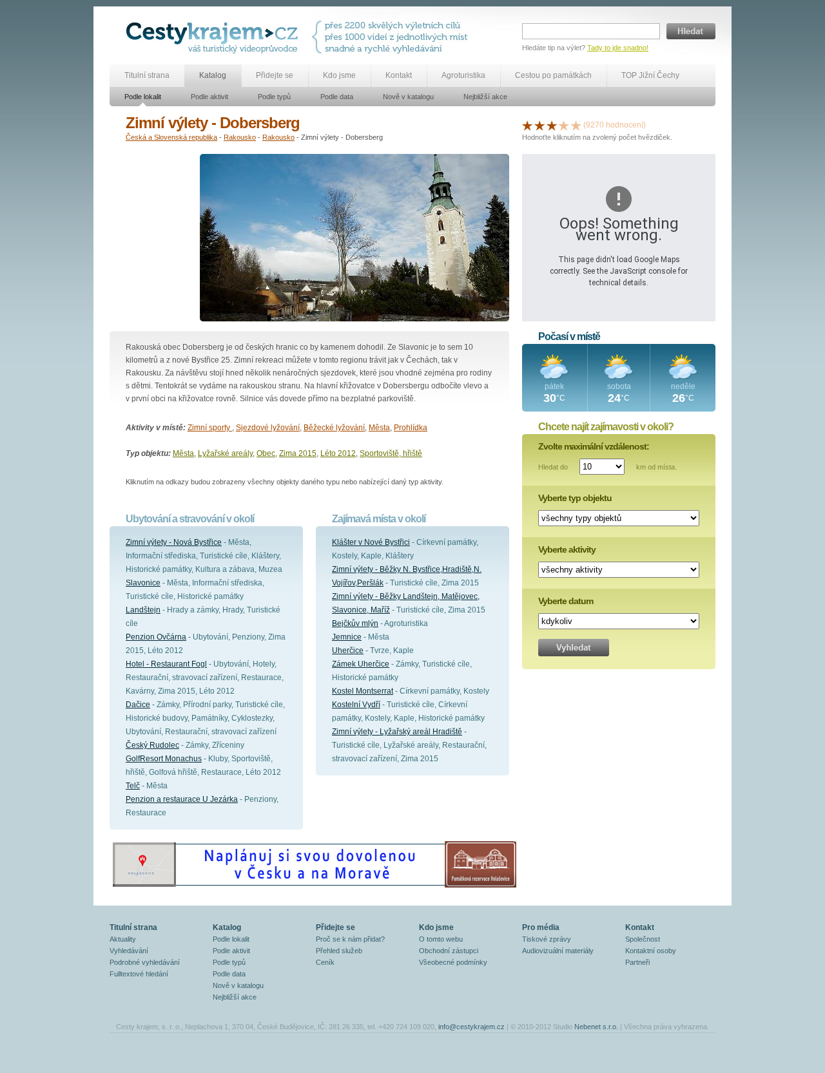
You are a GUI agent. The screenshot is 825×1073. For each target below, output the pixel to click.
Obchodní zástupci (448, 950)
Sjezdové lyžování (268, 427)
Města (379, 427)
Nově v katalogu (408, 96)
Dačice (138, 704)
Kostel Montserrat (362, 691)
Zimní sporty (210, 427)
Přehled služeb (339, 950)
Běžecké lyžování (334, 427)
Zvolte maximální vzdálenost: (593, 446)
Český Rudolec (152, 745)
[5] (576, 124)
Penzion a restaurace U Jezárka (182, 799)
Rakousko (240, 137)
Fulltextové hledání (139, 974)
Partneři (637, 962)
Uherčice (348, 650)
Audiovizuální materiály (558, 950)
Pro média (540, 927)
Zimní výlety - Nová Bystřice (174, 542)
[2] (539, 124)
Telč (133, 785)
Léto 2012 (338, 453)
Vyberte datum (565, 601)
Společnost (642, 939)
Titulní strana (147, 75)
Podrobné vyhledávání (145, 962)
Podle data (336, 96)
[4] (564, 124)
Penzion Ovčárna (156, 636)
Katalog (212, 75)
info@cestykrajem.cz (471, 1026)
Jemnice (347, 636)
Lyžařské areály (225, 453)
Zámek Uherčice (360, 664)
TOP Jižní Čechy (650, 75)
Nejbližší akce (485, 96)
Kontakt (398, 75)
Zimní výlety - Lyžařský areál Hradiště (397, 731)
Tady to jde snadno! (617, 48)
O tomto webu (441, 939)
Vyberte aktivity (567, 549)
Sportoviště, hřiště (391, 453)
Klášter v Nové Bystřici (371, 542)
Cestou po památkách (553, 75)
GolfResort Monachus (164, 758)
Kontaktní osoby (650, 950)
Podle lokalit (142, 96)
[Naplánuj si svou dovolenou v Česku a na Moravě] (314, 886)
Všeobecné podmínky (453, 962)
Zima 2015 (297, 453)
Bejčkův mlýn (355, 623)
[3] (552, 124)
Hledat (690, 31)
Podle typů (274, 96)
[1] (527, 124)
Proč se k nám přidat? (350, 939)
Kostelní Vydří (356, 704)
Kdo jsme (339, 75)
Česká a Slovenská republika (171, 137)
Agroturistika (463, 75)
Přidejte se (274, 75)
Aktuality (123, 939)
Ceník (325, 962)
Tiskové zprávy (546, 939)
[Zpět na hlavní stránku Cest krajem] (214, 37)
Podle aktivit (209, 96)
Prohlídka (410, 427)
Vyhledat (573, 647)
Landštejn (143, 609)
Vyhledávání (129, 950)
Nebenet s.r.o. (596, 1026)
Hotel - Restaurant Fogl (166, 664)
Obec (266, 453)
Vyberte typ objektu (575, 498)
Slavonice (143, 582)
